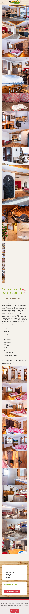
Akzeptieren (14, 610)
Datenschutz (14, 612)
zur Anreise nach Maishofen (12, 591)
